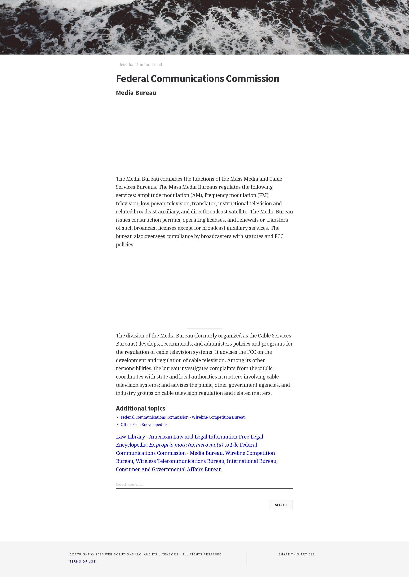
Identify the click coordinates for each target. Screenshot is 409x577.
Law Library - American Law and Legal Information (176, 437)
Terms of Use (83, 561)
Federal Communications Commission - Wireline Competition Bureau (183, 417)
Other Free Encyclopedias (144, 424)
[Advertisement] (204, 135)
